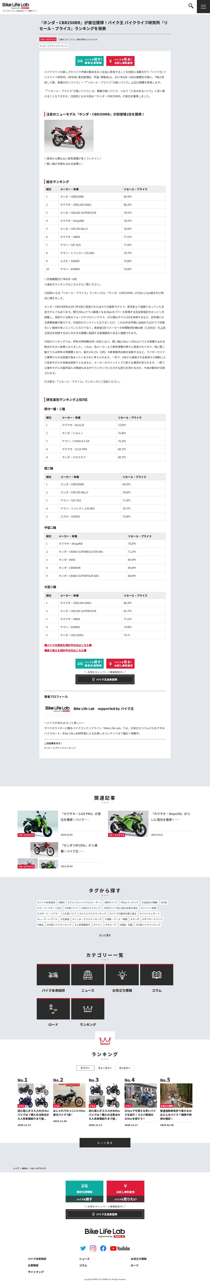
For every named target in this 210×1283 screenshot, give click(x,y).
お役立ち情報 (122, 990)
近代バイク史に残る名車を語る (121, 908)
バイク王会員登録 (105, 677)
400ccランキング (92, 908)
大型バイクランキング (148, 924)
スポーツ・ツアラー (49, 913)
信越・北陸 (127, 924)
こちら (74, 284)
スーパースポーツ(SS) (50, 908)
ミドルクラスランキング (93, 913)
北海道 (65, 919)
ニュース (87, 990)
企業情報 (33, 1265)
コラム (157, 990)
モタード (111, 924)
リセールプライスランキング (54, 45)
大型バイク (70, 913)
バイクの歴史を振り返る (123, 913)
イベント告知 (149, 908)
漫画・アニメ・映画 (117, 919)
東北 (41, 924)
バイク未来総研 (47, 902)
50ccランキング (130, 902)
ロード (53, 1024)
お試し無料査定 (123, 61)
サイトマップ (36, 1272)
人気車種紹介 (83, 924)
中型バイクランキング (60, 924)
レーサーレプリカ (48, 919)
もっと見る (105, 934)
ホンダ (135, 919)
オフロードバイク (153, 919)
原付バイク (111, 902)
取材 (62, 902)
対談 (164, 902)
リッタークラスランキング (88, 919)
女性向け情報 (150, 902)
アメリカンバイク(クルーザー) (85, 902)
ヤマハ (98, 924)
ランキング (88, 1024)
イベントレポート (150, 913)
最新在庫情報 (93, 61)
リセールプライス (48, 39)
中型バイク (72, 908)
